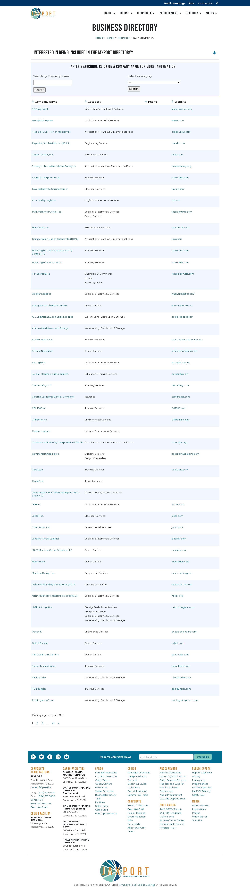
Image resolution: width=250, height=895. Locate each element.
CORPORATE (134, 801)
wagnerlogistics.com (183, 294)
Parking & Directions (139, 772)
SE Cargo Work (40, 109)
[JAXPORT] (125, 871)
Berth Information (137, 791)
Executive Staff (39, 807)
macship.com (179, 550)
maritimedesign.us (182, 573)
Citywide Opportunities (172, 798)
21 (53, 723)
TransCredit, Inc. (40, 227)
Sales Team (101, 806)
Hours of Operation (41, 787)
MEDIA (196, 801)
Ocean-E (37, 631)
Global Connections (106, 776)
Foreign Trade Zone (106, 772)
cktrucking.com (180, 385)
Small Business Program (173, 780)
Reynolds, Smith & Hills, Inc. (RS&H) (50, 143)
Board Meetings (136, 816)
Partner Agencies (201, 787)
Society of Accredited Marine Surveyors (54, 166)
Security (192, 13)
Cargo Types (102, 780)
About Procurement (171, 795)
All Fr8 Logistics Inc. (42, 339)
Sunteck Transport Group (46, 177)
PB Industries (39, 677)
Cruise (125, 13)
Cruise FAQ (134, 787)
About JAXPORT (136, 827)
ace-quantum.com (182, 305)
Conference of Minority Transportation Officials (57, 442)
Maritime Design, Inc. (43, 573)
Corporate (144, 13)
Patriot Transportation (44, 666)
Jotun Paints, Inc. (41, 527)
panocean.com (180, 654)
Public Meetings (174, 3)
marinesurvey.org (181, 166)
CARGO (99, 768)
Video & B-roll (199, 816)
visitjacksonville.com (183, 274)
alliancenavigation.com (184, 351)
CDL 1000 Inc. (39, 408)
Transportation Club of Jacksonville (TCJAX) (55, 239)
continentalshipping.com (185, 454)
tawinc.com (178, 189)
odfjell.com (178, 643)
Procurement (169, 13)
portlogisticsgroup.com (185, 700)
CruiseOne (38, 481)
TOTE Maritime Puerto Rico (46, 211)
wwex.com (178, 120)
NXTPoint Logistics (42, 607)
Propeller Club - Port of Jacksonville (51, 132)
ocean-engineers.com (184, 631)
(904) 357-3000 (46, 792)
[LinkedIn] (33, 756)
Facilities (100, 802)
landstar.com (179, 538)
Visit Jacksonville (41, 274)
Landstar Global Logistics (45, 538)
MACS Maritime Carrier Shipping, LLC (52, 550)
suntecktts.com (180, 177)
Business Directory (105, 795)
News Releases (200, 805)
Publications (199, 809)
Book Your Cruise (137, 784)
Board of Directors (41, 803)
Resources (123, 38)
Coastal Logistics (41, 431)
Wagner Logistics (41, 294)
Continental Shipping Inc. (45, 454)
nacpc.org (177, 596)
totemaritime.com (182, 211)
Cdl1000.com (179, 408)
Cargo (108, 13)
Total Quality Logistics (43, 200)
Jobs (192, 3)
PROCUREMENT (168, 768)
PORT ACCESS (168, 805)
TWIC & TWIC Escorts (171, 809)
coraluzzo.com (180, 469)
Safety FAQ (198, 795)
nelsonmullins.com (182, 584)
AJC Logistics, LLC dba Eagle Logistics (52, 317)
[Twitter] (42, 756)
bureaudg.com (180, 374)
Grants (131, 831)
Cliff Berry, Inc (39, 419)
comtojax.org (179, 442)
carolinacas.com (181, 396)
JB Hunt (36, 504)
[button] (217, 4)
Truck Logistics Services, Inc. (47, 262)
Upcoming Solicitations (172, 776)
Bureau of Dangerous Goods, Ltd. (50, 374)
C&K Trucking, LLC (41, 385)
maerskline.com (180, 561)
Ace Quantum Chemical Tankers (49, 305)
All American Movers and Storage (50, 328)
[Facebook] (50, 756)
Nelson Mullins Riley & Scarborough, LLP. (54, 584)
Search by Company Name (51, 76)
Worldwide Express (42, 120)
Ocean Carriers (103, 784)
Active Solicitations (170, 772)
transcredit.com (180, 227)
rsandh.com (178, 143)
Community (134, 824)
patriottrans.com (181, 666)
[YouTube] (67, 756)
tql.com (176, 200)
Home (99, 38)
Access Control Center (172, 820)
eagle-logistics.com (182, 317)
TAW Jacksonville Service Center (50, 189)
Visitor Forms (167, 816)
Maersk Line (38, 561)
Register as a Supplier (172, 784)
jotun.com (177, 527)
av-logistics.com (180, 362)
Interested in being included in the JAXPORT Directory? (83, 52)
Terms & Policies (127, 885)
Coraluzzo (37, 469)
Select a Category (140, 76)
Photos (196, 813)
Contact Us (205, 3)
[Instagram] (58, 756)
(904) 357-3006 (46, 796)
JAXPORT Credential (171, 813)
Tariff (98, 798)
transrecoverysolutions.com (187, 339)
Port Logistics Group (43, 700)
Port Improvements (106, 813)
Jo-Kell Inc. (38, 516)
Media (210, 13)
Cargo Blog (101, 809)
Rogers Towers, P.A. (42, 154)
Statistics (197, 820)
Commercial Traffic (138, 795)
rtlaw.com (177, 154)
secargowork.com (182, 109)
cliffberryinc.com (181, 419)
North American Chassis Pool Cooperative (55, 596)
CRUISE (132, 768)
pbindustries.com (181, 677)
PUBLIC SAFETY (201, 768)
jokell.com (177, 516)
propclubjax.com (181, 132)
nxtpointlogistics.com (183, 607)
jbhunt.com (178, 504)
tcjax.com (177, 239)
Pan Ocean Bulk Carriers (45, 654)
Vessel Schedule (104, 791)
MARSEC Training (201, 791)
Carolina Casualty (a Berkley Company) (53, 396)
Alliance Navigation (42, 351)
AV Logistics (38, 362)
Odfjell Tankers (40, 643)
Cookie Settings (146, 885)
